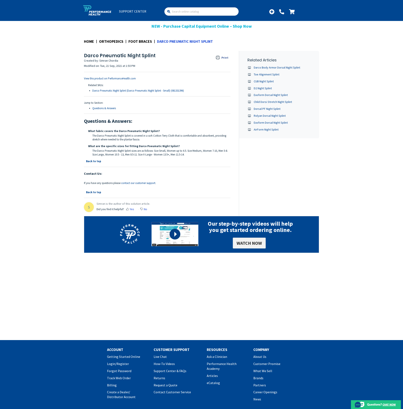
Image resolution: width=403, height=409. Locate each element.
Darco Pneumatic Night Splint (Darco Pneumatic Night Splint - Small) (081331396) (138, 90)
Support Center (132, 11)
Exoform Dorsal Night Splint (271, 95)
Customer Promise (266, 364)
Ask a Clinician (217, 357)
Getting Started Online (123, 357)
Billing (112, 385)
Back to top (93, 161)
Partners (259, 385)
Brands (258, 378)
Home (89, 41)
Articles (212, 376)
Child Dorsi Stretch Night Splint (273, 102)
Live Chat (160, 357)
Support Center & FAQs (170, 371)
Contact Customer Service (172, 392)
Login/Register (118, 364)
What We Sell (262, 371)
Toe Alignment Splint (266, 74)
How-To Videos (164, 364)
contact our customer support (138, 183)
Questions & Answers (104, 108)
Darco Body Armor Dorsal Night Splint (277, 67)
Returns (159, 378)
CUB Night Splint (264, 81)
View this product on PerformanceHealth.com (110, 78)
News (257, 399)
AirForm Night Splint (266, 129)
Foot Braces (140, 41)
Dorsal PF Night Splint (267, 109)
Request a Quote (165, 385)
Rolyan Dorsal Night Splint (270, 116)
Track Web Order (119, 378)
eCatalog (213, 383)
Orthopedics (111, 41)
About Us (259, 357)
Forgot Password (119, 371)
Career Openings (265, 392)
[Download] (193, 153)
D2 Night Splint (263, 88)
